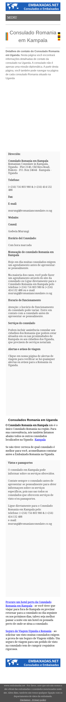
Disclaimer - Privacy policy (33, 700)
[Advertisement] (33, 114)
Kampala (40, 439)
